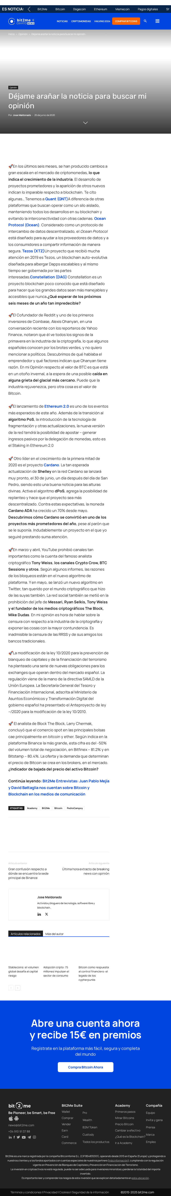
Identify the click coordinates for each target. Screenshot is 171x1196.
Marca (150, 1134)
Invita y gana (154, 1120)
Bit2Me (42, 9)
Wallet (66, 1112)
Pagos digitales (148, 9)
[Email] (60, 151)
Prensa (150, 1127)
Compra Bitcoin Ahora (85, 1067)
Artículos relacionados (25, 934)
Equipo (150, 1113)
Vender (66, 1124)
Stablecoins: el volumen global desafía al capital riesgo (23, 971)
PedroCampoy (75, 808)
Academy (32, 808)
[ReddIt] (51, 151)
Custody (88, 1134)
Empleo (151, 1142)
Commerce (69, 1143)
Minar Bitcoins (124, 1118)
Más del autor (54, 934)
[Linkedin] (41, 151)
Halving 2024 (102, 21)
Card (65, 1137)
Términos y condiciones (25, 1192)
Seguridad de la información (90, 1192)
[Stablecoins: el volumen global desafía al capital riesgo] (23, 952)
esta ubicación (140, 1178)
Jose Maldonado (22, 115)
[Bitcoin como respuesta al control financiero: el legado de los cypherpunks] (94, 952)
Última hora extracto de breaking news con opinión (85, 871)
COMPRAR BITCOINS (126, 21)
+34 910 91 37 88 (19, 1131)
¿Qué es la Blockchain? (130, 1137)
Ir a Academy (123, 1143)
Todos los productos (96, 1142)
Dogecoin (79, 9)
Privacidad (50, 1192)
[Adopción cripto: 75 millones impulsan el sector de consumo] (58, 952)
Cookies (64, 1192)
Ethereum (100, 9)
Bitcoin (60, 9)
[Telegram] (70, 151)
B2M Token (90, 1127)
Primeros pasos (125, 1112)
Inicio (11, 34)
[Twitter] (22, 151)
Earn (65, 1130)
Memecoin (123, 9)
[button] (145, 21)
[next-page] (17, 988)
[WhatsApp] (32, 151)
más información (118, 1160)
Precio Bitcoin (124, 1124)
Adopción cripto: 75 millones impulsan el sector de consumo (56, 971)
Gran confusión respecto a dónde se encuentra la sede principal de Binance (28, 873)
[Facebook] (12, 151)
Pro (85, 1113)
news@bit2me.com (21, 1125)
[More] (79, 151)
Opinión (23, 34)
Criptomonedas (81, 21)
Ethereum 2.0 (56, 406)
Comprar (67, 1118)
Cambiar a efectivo (127, 1130)
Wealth (87, 1120)
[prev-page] (11, 988)
